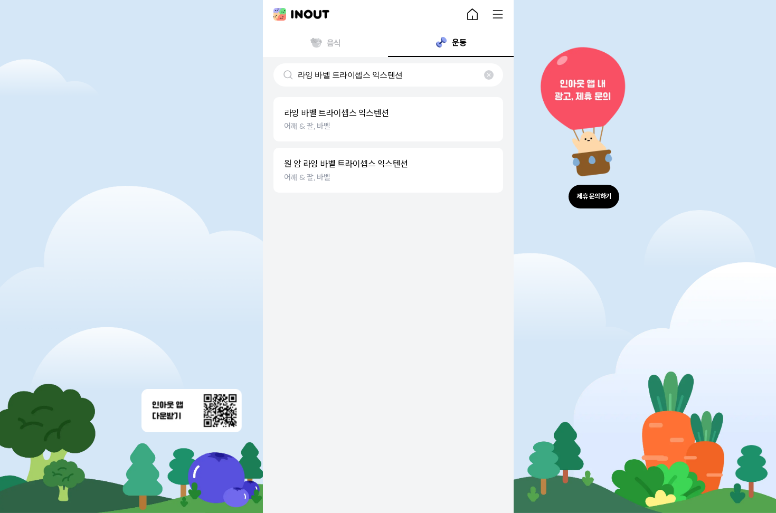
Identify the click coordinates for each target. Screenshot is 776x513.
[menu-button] (497, 14)
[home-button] (472, 14)
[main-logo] (301, 14)
